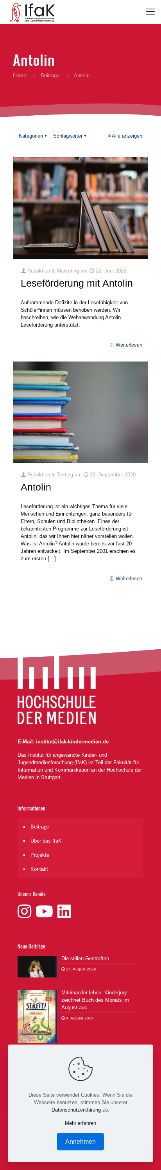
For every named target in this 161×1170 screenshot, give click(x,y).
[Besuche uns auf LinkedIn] (64, 911)
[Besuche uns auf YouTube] (46, 911)
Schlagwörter (67, 136)
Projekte (39, 855)
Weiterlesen (129, 345)
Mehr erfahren (80, 1123)
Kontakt (39, 869)
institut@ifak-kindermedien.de (72, 742)
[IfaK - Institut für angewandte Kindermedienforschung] (30, 12)
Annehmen (80, 1141)
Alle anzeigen (127, 136)
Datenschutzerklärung (76, 1110)
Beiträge (50, 75)
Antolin (36, 486)
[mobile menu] (150, 11)
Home (19, 75)
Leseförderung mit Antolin (77, 283)
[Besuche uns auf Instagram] (27, 911)
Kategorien (31, 136)
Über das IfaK (46, 841)
